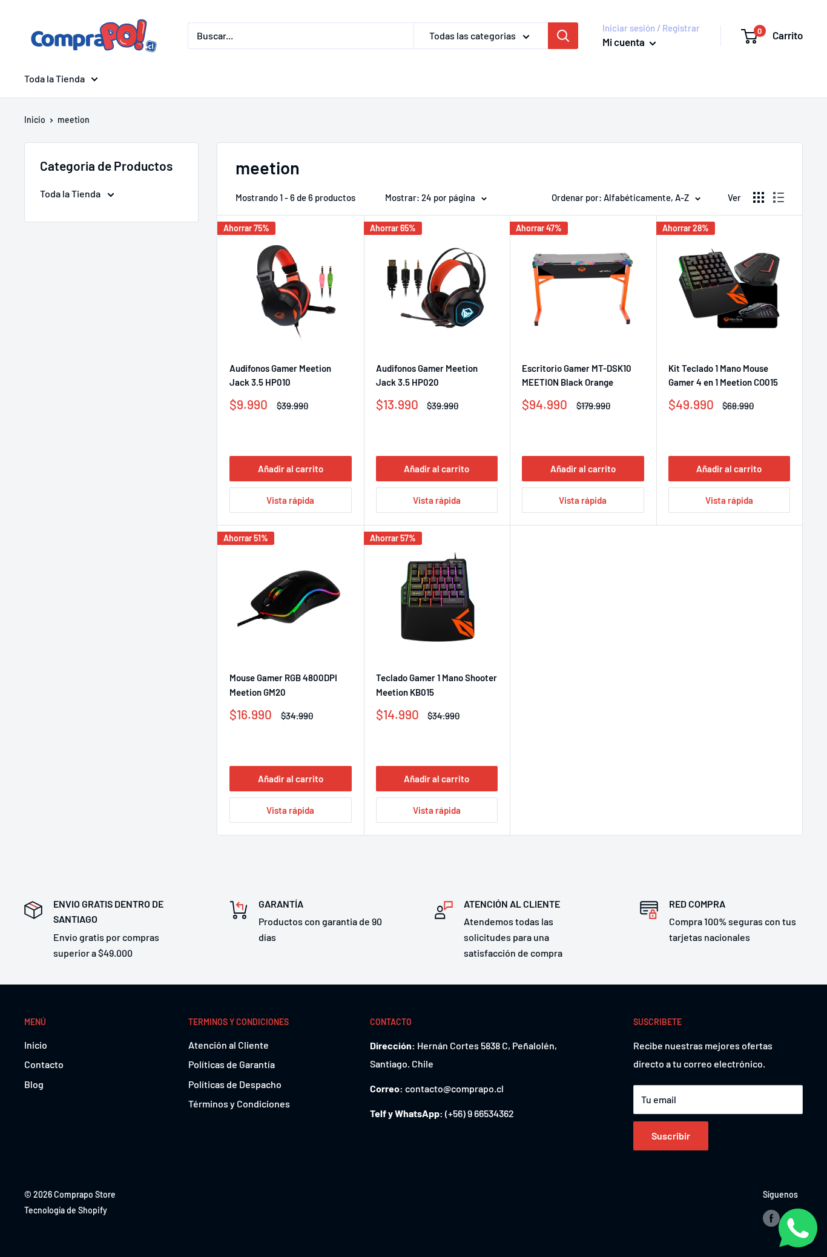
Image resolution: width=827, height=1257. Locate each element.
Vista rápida (290, 500)
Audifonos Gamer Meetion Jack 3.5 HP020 (427, 375)
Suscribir (670, 1135)
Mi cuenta (624, 42)
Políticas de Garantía (231, 1064)
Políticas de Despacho (235, 1084)
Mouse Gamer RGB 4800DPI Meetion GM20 (283, 684)
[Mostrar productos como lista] (778, 197)
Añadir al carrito (290, 468)
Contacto (44, 1064)
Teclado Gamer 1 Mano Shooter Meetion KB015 (436, 684)
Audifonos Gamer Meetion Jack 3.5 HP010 (280, 375)
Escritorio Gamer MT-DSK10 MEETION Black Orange (576, 375)
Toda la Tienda (54, 78)
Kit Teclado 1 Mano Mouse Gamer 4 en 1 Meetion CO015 (723, 375)
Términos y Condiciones (239, 1103)
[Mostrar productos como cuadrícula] (758, 197)
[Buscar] (563, 35)
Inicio (34, 119)
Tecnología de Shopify (65, 1210)
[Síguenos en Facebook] (771, 1217)
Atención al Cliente (228, 1045)
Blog (34, 1084)
